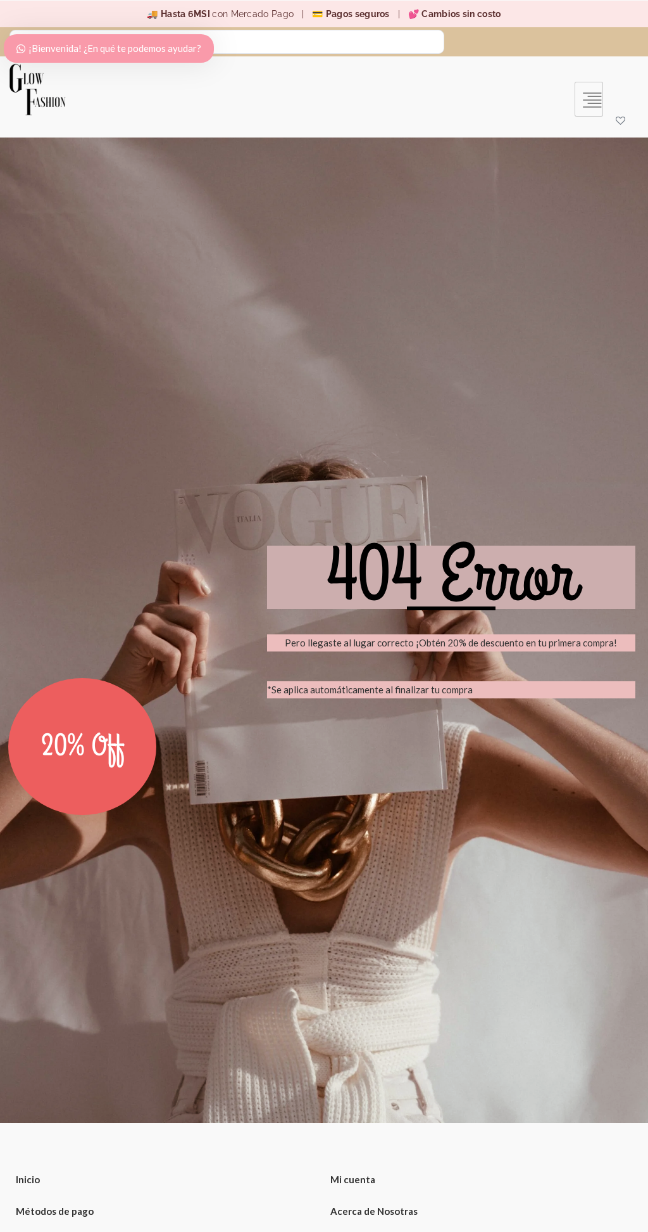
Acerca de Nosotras (374, 1211)
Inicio (28, 1179)
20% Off (82, 746)
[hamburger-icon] (589, 99)
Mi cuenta (352, 1179)
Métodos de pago (55, 1211)
